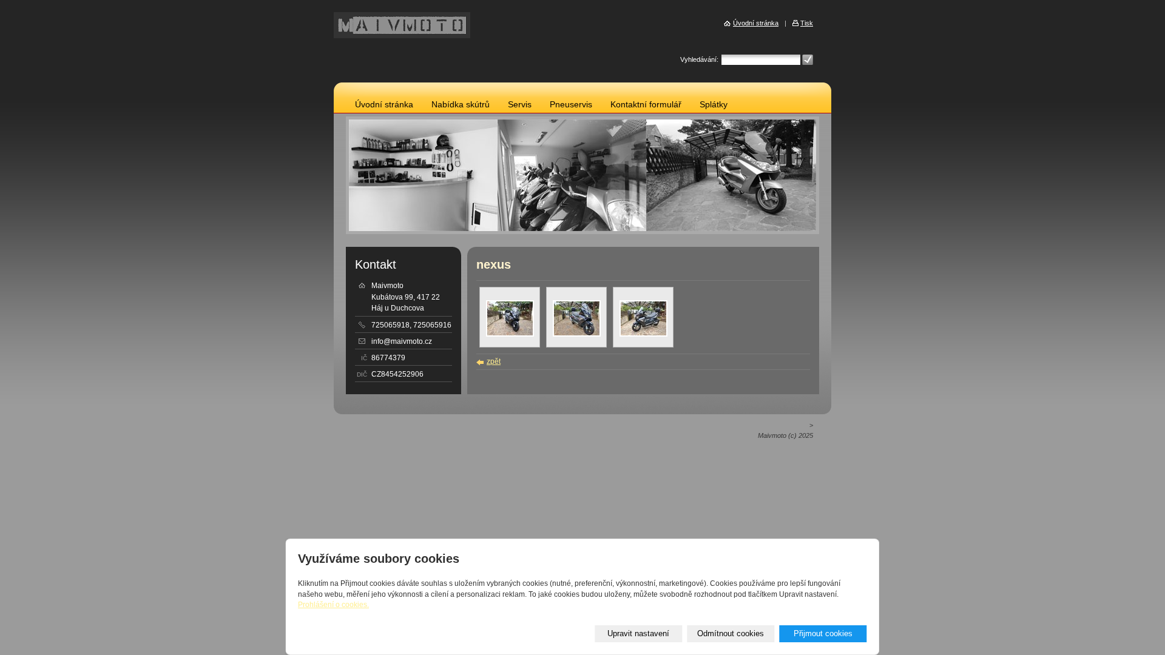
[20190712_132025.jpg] (577, 334)
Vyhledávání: (699, 59)
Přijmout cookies (823, 633)
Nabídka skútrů (460, 104)
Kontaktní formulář (645, 104)
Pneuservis (571, 104)
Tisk (806, 23)
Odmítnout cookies (730, 633)
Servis (520, 104)
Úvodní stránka (384, 104)
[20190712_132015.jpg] (510, 334)
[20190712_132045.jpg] (643, 334)
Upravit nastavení (638, 633)
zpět (494, 361)
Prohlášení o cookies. (333, 604)
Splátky (714, 104)
